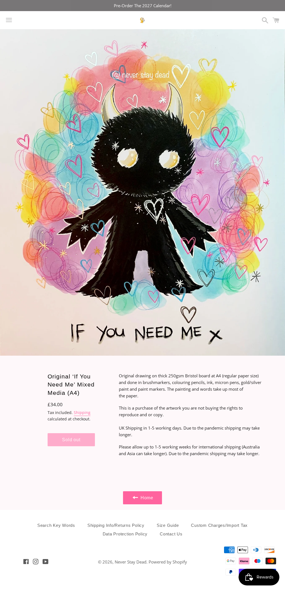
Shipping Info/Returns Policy (115, 525)
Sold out (71, 439)
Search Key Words (56, 525)
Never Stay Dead (130, 562)
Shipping (82, 412)
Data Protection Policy (125, 534)
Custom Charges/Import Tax (219, 525)
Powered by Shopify (168, 562)
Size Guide (168, 525)
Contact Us (171, 534)
